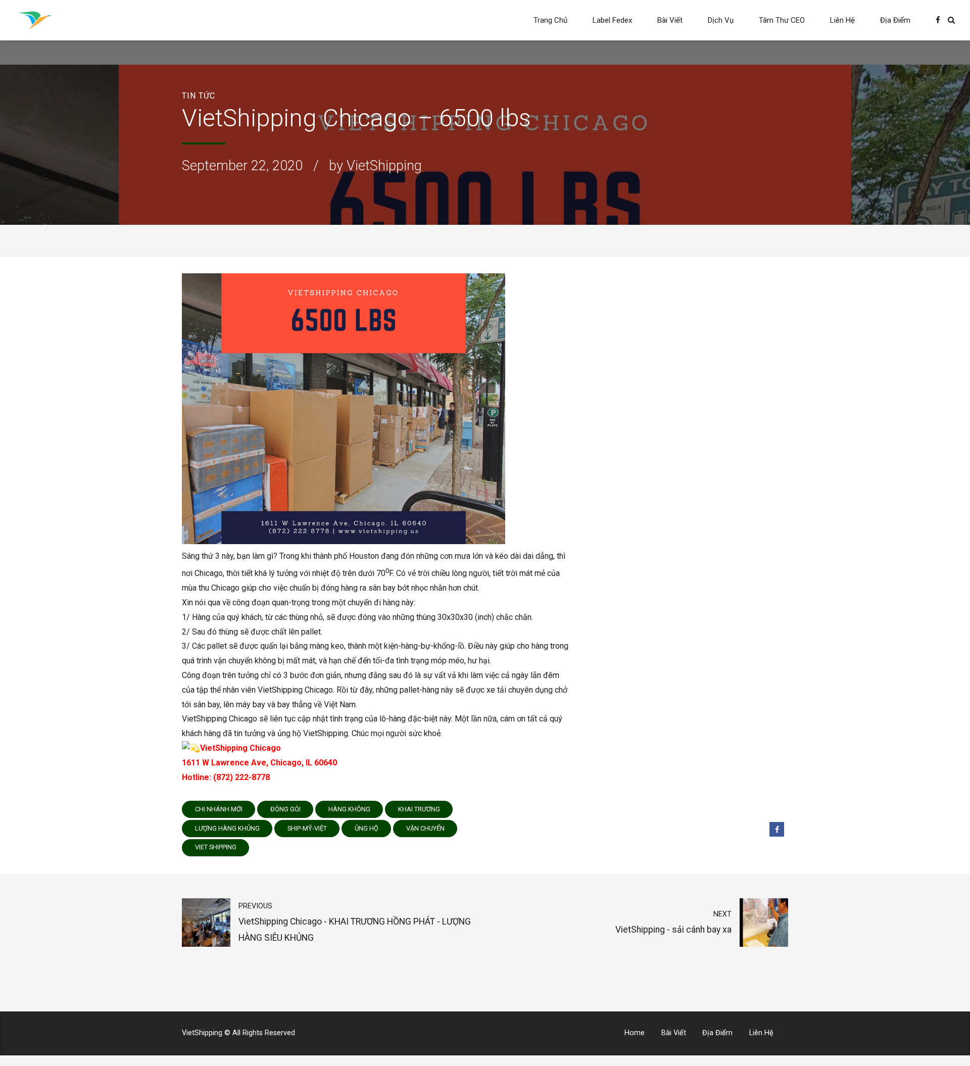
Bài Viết (670, 20)
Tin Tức (198, 96)
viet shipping (215, 847)
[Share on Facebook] (776, 829)
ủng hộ (366, 828)
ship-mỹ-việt (307, 828)
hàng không (349, 809)
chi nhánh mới (219, 809)
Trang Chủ (550, 20)
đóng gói (285, 809)
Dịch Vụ (721, 20)
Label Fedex (612, 20)
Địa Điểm (895, 20)
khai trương (419, 809)
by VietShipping (375, 166)
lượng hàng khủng (227, 828)
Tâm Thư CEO (782, 20)
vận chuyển (425, 828)
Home (634, 1033)
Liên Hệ (842, 20)
